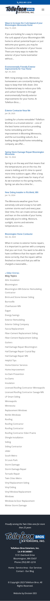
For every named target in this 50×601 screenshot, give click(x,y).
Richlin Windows (13, 414)
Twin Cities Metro (13, 478)
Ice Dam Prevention (14, 374)
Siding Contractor (13, 446)
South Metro (11, 455)
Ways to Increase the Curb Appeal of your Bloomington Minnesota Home (23, 24)
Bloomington (11, 284)
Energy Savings (12, 315)
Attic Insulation (12, 280)
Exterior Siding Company (17, 324)
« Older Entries (12, 273)
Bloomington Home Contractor (19, 234)
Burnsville (9, 301)
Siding (8, 442)
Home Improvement (15, 369)
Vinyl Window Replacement (18, 491)
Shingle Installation (14, 437)
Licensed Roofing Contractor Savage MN (24, 392)
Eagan (8, 310)
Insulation (10, 383)
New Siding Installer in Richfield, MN (21, 192)
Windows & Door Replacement (20, 501)
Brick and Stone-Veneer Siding (19, 297)
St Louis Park (11, 460)
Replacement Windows (16, 410)
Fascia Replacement (14, 328)
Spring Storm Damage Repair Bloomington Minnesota (24, 153)
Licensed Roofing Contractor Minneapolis (25, 387)
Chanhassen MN (13, 306)
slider (7, 451)
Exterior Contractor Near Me (17, 110)
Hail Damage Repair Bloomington (21, 347)
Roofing (8, 419)
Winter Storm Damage (16, 505)
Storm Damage (12, 464)
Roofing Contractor (14, 423)
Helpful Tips (10, 360)
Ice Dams (9, 378)
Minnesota (10, 405)
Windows (9, 496)
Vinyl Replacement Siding (17, 482)
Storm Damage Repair (15, 469)
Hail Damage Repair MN (16, 356)
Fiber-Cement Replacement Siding (21, 333)
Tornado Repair (12, 473)
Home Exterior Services (16, 365)
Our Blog (29, 571)
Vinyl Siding (10, 487)
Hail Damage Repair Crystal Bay (20, 351)
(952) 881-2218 (25, 2)
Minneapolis (11, 401)
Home (11, 567)
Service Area (22, 567)
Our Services (35, 567)
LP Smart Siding (12, 396)
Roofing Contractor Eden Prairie (20, 433)
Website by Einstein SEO (25, 593)
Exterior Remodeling (15, 319)
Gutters (8, 342)
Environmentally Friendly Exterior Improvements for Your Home (20, 68)
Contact (20, 571)
